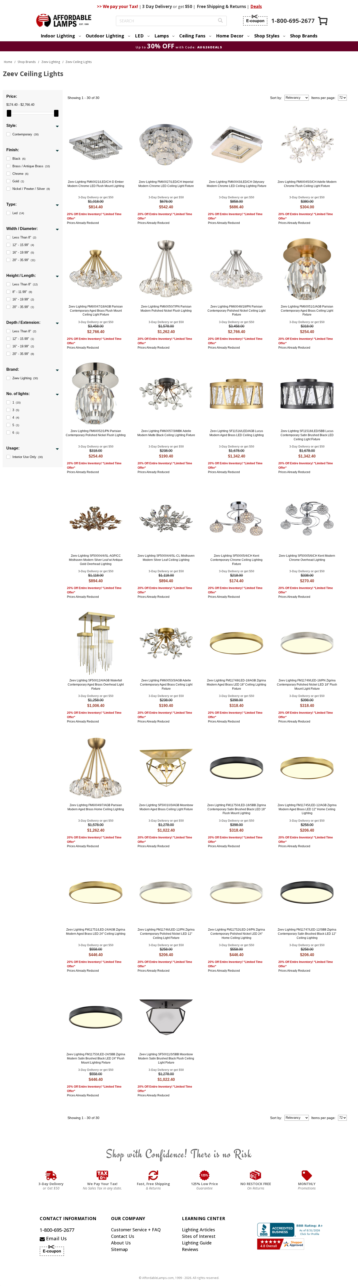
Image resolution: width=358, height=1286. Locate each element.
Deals (256, 6)
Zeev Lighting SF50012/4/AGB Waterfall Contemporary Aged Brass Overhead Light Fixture (96, 684)
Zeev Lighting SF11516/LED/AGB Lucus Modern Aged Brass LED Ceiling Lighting (236, 433)
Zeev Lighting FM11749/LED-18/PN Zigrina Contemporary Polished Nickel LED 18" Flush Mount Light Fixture (307, 684)
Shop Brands (303, 36)
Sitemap (119, 1249)
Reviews (190, 1249)
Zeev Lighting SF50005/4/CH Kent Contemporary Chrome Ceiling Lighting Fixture (236, 560)
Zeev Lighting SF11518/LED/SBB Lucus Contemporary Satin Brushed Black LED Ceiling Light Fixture (307, 435)
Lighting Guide (197, 1243)
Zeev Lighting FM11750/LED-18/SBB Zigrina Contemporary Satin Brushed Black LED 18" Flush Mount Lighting (236, 809)
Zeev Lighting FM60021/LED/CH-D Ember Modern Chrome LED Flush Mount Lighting (95, 184)
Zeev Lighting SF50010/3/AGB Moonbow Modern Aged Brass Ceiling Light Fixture (166, 807)
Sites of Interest (199, 1236)
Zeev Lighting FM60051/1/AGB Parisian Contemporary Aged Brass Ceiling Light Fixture (307, 311)
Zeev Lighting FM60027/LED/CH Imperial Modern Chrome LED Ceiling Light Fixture (166, 184)
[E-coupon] (255, 20)
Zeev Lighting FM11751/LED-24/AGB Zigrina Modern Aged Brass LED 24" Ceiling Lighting (95, 931)
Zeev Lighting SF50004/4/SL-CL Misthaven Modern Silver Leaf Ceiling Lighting (166, 558)
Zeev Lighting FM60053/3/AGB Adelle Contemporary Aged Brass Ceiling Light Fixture (166, 684)
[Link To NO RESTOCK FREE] (255, 1175)
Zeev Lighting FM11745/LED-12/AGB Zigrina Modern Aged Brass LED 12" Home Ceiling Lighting (307, 809)
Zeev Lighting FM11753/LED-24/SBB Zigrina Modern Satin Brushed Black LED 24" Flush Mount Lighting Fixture (95, 1058)
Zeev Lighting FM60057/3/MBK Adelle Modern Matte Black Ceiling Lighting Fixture (166, 433)
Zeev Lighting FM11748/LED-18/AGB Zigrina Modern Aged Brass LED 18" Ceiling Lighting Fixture (236, 684)
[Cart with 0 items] (323, 21)
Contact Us (122, 1236)
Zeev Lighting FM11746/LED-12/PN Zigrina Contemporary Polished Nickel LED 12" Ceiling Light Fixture (166, 934)
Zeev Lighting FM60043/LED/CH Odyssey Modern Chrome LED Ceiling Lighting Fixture (236, 184)
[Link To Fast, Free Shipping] (153, 1175)
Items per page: (323, 98)
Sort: (276, 98)
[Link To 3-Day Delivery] (51, 1175)
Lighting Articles (198, 1230)
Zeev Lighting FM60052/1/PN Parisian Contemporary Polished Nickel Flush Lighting (96, 433)
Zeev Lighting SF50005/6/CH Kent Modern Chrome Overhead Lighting (307, 558)
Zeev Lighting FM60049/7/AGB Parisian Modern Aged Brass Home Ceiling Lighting (95, 807)
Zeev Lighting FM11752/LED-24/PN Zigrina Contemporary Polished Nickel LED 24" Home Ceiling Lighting (236, 934)
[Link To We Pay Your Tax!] (102, 1175)
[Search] (220, 21)
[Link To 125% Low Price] (204, 1175)
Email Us (56, 1238)
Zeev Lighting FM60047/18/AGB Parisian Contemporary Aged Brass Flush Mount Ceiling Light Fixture (96, 311)
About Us (121, 1243)
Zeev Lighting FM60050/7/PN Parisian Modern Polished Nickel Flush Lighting (166, 308)
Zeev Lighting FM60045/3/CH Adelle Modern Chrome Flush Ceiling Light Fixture (307, 184)
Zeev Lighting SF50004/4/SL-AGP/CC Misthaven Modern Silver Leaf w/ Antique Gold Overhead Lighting (96, 560)
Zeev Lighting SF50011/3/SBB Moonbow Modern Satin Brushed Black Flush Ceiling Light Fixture (166, 1058)
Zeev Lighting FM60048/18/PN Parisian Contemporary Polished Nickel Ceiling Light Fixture (236, 311)
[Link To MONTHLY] (306, 1175)
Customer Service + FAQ (136, 1230)
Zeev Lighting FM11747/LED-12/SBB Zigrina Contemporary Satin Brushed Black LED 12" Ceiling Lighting (307, 934)
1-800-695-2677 (57, 1230)
